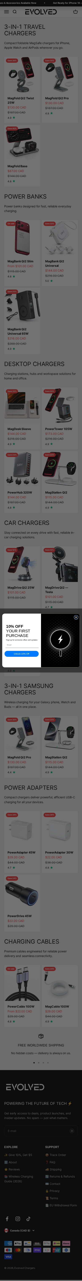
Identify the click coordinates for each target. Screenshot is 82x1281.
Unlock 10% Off (21, 654)
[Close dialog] (76, 617)
